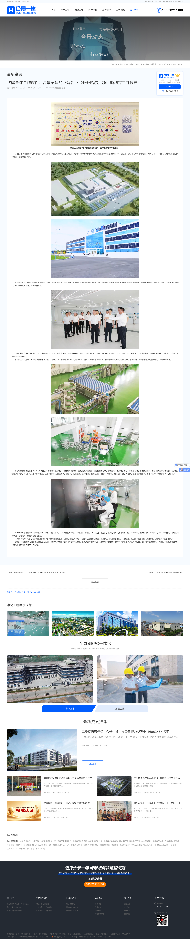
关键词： (10, 592)
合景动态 (119, 64)
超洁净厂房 (123, 841)
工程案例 (106, 10)
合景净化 (18, 845)
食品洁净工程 (162, 845)
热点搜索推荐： (13, 841)
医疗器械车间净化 (111, 841)
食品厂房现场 (70, 904)
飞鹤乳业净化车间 (22, 592)
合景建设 (114, 845)
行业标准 (98, 911)
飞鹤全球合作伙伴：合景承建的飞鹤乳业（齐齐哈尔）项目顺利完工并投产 (154, 64)
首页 (53, 10)
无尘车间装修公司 (80, 841)
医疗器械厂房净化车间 (44, 911)
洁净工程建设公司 (38, 849)
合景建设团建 (24, 849)
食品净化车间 (125, 845)
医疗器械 (92, 10)
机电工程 (35, 841)
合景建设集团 (104, 845)
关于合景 (134, 10)
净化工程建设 (146, 841)
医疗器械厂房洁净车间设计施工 (18, 904)
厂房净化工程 (34, 592)
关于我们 (127, 904)
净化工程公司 (115, 934)
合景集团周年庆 (58, 845)
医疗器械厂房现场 (72, 911)
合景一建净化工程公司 (23, 934)
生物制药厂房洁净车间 (44, 907)
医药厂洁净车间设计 (41, 934)
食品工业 (65, 10)
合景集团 (27, 845)
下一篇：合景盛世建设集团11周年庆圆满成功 (165, 572)
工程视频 (120, 10)
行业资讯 (98, 907)
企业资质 (127, 907)
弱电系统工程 (134, 841)
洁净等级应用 (99, 914)
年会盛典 (10, 845)
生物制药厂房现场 (72, 907)
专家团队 (127, 911)
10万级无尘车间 (149, 845)
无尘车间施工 (158, 841)
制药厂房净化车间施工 (58, 934)
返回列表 (95, 582)
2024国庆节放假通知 (89, 845)
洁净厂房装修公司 (73, 845)
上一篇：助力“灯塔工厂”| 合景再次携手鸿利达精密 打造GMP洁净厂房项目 (36, 572)
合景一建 (47, 845)
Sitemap (109, 937)
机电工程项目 (137, 845)
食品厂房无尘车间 (42, 904)
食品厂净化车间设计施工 (15, 911)
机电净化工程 (37, 845)
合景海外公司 (25, 841)
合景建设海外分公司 (48, 841)
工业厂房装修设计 (102, 934)
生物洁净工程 (12, 849)
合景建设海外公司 (95, 841)
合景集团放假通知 (172, 841)
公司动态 (98, 904)
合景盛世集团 (88, 934)
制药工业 (79, 10)
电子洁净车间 (127, 934)
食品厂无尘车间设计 (75, 934)
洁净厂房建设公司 (64, 841)
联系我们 (127, 914)
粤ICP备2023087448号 (98, 937)
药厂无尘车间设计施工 (14, 907)
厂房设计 (172, 845)
